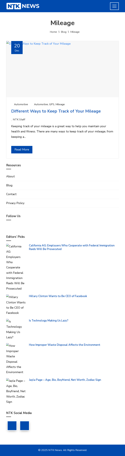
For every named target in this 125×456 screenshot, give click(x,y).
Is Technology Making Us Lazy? (48, 320)
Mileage (60, 104)
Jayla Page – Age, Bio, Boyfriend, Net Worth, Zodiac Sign (65, 380)
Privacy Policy (15, 203)
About (10, 176)
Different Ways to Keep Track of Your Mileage (56, 111)
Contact (11, 194)
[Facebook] (12, 426)
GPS (51, 104)
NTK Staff (19, 119)
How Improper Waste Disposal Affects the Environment (64, 345)
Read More (21, 149)
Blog (9, 185)
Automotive (21, 104)
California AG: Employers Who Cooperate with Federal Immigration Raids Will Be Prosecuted (72, 247)
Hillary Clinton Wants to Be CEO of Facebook (58, 296)
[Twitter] (24, 426)
